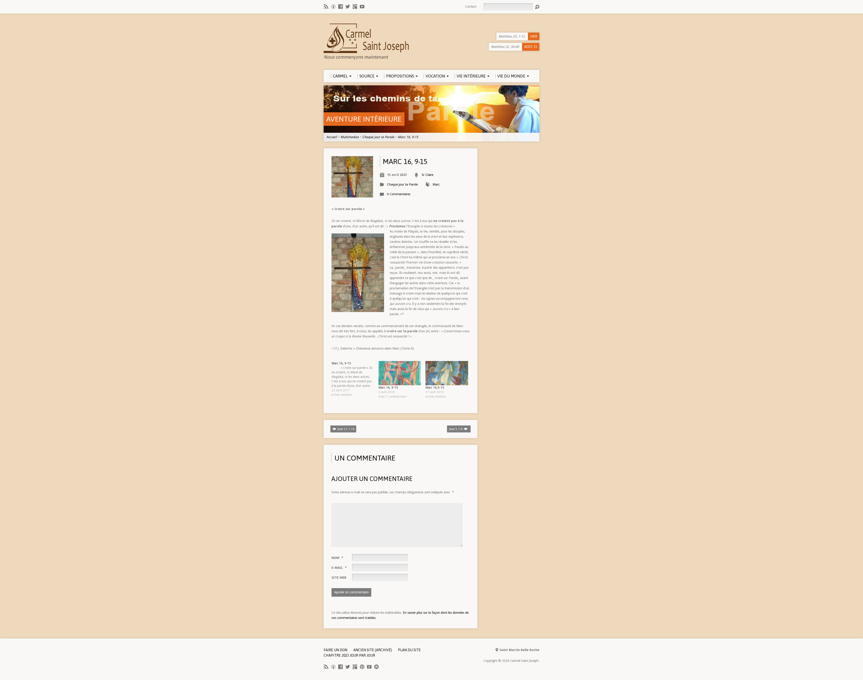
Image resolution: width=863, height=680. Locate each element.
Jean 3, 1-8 (456, 429)
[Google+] (355, 6)
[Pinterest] (362, 666)
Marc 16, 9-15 (408, 137)
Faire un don (335, 650)
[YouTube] (362, 6)
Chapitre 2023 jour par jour (349, 655)
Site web (338, 577)
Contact (470, 6)
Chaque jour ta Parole (378, 137)
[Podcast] (333, 6)
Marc (436, 184)
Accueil (331, 137)
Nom (337, 558)
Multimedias (349, 137)
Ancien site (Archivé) (372, 650)
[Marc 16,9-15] (446, 373)
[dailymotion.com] (376, 666)
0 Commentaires (398, 194)
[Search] (537, 7)
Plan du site (409, 650)
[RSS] (326, 6)
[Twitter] (347, 6)
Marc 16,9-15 (434, 387)
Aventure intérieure (363, 119)
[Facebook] (340, 6)
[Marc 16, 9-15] (354, 379)
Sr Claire (427, 175)
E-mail (339, 567)
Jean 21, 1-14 (345, 429)
